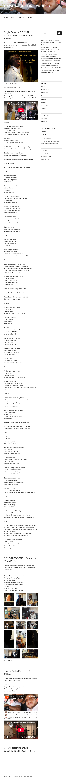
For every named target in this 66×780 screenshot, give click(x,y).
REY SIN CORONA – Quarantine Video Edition (20, 559)
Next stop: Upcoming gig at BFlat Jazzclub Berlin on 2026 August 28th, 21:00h (51, 42)
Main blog (43, 131)
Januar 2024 (44, 99)
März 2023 (44, 102)
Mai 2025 (43, 86)
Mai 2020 (43, 109)
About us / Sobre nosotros (48, 128)
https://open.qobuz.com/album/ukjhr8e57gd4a (23, 98)
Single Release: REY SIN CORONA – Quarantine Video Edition (18, 35)
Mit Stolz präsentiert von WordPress (22, 776)
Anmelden (44, 150)
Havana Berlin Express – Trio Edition (18, 672)
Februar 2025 (45, 89)
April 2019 (44, 118)
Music (6, 17)
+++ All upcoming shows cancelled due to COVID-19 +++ (19, 749)
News (12, 17)
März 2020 (44, 112)
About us (21, 17)
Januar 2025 (44, 93)
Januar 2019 (44, 121)
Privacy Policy (7, 776)
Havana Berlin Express (27, 6)
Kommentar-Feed (46, 156)
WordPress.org (45, 160)
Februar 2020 (45, 115)
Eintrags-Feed (45, 153)
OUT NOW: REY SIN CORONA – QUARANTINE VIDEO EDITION (50, 142)
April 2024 (44, 96)
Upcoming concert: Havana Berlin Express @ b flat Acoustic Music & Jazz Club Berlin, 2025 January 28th (51, 65)
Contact (30, 17)
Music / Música (45, 135)
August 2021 (44, 105)
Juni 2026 (43, 83)
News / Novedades (46, 138)
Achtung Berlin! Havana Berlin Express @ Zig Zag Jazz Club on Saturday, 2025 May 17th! (50, 49)
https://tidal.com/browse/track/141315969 (20, 96)
